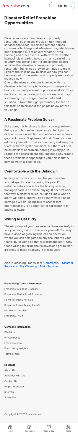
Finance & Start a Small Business (23, 294)
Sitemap (9, 391)
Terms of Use (12, 353)
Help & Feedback (14, 386)
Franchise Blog (13, 343)
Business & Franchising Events (22, 305)
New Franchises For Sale (18, 299)
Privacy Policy (12, 337)
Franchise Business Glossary (21, 288)
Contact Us (10, 381)
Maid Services (49, 266)
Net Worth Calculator (16, 310)
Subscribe (10, 397)
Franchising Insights (16, 348)
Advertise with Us (14, 375)
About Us (9, 370)
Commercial (51, 263)
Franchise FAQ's (13, 315)
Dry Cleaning (28, 266)
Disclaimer (10, 332)
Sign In (62, 5)
